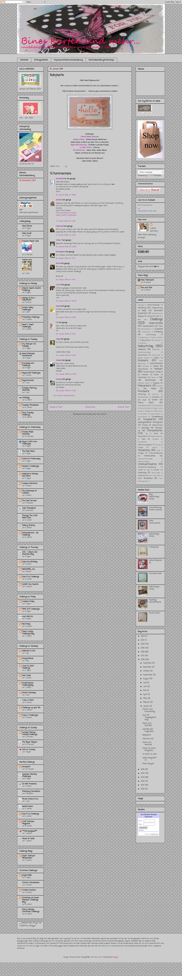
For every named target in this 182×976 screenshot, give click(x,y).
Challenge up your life (31, 707)
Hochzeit (158, 369)
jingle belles (27, 875)
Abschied (141, 305)
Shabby (145, 425)
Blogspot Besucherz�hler (148, 266)
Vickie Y (59, 240)
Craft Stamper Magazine (28, 822)
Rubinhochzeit (155, 414)
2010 (143, 789)
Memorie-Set (148, 738)
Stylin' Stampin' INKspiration (28, 856)
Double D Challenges (30, 466)
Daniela (59, 360)
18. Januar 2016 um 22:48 (66, 301)
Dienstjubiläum (146, 329)
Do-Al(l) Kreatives (29, 783)
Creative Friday (78, 139)
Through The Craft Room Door (29, 516)
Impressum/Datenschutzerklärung (68, 60)
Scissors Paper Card (30, 241)
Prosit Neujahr (148, 763)
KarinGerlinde (61, 178)
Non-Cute (155, 394)
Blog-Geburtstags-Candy (154, 496)
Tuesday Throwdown (30, 405)
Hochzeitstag (148, 372)
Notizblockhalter (143, 397)
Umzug (157, 445)
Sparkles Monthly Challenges (29, 775)
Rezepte (147, 411)
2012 (143, 781)
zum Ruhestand (145, 478)
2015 (143, 769)
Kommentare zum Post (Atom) (94, 414)
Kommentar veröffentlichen (64, 395)
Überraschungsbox (145, 444)
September (148, 674)
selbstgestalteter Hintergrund (150, 422)
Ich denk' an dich (150, 754)
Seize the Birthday (29, 561)
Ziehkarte (141, 475)
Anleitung (142, 307)
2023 (143, 636)
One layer (142, 400)
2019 (143, 648)
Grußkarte (143, 360)
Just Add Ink (27, 616)
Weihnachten (149, 456)
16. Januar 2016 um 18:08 (66, 195)
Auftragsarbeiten (41, 60)
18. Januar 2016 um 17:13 (65, 258)
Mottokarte (143, 391)
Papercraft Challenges (31, 373)
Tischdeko (155, 439)
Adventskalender (153, 305)
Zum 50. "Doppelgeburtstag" (149, 717)
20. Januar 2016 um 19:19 (66, 355)
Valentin (155, 447)
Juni (145, 686)
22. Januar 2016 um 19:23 (66, 374)
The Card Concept (29, 500)
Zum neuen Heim (155, 475)
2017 (143, 655)
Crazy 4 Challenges (30, 715)
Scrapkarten (149, 419)
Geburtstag (145, 346)
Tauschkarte (142, 436)
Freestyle (157, 340)
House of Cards (28, 838)
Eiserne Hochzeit (157, 337)
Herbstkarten (143, 369)
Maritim (160, 386)
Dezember (147, 663)
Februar (146, 702)
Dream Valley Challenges (27, 308)
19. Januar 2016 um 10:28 (66, 317)
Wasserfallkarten (156, 453)
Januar (146, 706)
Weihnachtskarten (147, 464)
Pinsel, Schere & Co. (30, 799)
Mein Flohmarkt (147, 280)
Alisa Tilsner (27, 226)
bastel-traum (27, 806)
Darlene (59, 200)
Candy (149, 316)
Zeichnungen (156, 473)
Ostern (155, 400)
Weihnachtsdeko (143, 461)
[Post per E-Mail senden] (65, 166)
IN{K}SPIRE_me (28, 569)
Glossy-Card (156, 355)
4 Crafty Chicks (86, 147)
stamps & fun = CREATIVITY (29, 299)
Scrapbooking (157, 416)
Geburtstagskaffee (149, 759)
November (147, 667)
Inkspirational (27, 658)
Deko (161, 326)
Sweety (59, 379)
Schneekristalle (155, 573)
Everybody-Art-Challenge (28, 364)
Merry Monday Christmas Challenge (30, 910)
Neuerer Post (56, 407)
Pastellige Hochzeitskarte (155, 601)
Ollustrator (98, 957)
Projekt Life (157, 408)
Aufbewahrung (157, 308)
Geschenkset (142, 355)
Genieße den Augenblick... (148, 730)
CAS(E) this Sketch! (30, 584)
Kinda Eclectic (154, 613)
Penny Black (145, 402)
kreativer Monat (143, 383)
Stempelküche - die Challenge (30, 533)
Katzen (156, 374)
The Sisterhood (78, 150)
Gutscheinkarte (156, 363)
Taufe (156, 433)
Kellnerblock (142, 377)
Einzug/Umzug (143, 337)
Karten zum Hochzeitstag (149, 710)
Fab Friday (26, 624)
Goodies (156, 358)
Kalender (145, 374)
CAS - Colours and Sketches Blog (29, 553)
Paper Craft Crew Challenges (29, 442)
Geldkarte (142, 349)
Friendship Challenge (30, 317)
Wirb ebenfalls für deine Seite (147, 211)
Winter (156, 470)
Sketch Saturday (29, 692)
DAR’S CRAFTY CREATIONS (66, 215)
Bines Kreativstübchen (145, 205)
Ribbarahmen (158, 411)
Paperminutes (28, 380)
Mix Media (150, 388)
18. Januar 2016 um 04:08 (66, 246)
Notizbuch (156, 397)
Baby (58, 166)
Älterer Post (123, 407)
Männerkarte (144, 385)
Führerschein (142, 343)
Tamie (58, 263)
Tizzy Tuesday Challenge (28, 413)
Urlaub (140, 447)
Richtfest (144, 414)
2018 (143, 651)
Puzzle (140, 411)
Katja (58, 339)
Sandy (58, 306)
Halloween (145, 366)
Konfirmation (150, 380)
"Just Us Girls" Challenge (28, 667)
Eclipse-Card (146, 332)
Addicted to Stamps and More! (30, 474)
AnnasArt (26, 766)
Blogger (115, 957)
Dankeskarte (148, 326)
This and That (146, 287)
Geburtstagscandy (155, 561)
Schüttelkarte (142, 417)
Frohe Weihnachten (154, 522)
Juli (145, 682)
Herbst (156, 366)
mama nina (27, 259)
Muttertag (142, 394)
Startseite (24, 60)
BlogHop (141, 316)
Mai (145, 690)
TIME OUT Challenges (31, 609)
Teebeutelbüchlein (157, 436)
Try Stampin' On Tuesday (29, 345)
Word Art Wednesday (31, 458)
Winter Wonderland (30, 882)
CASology (26, 397)
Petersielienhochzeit (144, 405)
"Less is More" (28, 700)
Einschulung (150, 334)
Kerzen (153, 377)
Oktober (146, 671)
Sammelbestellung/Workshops (101, 60)
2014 (143, 773)
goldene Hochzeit (144, 358)
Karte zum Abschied (147, 743)
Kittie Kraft (26, 233)
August (146, 678)
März (145, 698)
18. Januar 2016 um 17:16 (65, 279)
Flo (57, 322)
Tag (146, 433)
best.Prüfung (156, 313)
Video (158, 450)
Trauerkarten (142, 442)
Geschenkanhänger (144, 352)
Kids (161, 377)
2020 (143, 644)
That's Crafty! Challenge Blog (28, 632)
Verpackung (144, 450)
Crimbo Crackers (29, 890)
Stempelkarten (155, 430)
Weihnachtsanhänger (145, 459)
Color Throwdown (29, 508)
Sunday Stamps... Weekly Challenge (29, 733)
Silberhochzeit (157, 425)
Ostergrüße (154, 547)
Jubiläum (159, 372)
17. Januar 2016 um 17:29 (65, 221)
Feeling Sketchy (28, 525)
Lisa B (58, 284)
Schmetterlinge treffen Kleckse (155, 508)
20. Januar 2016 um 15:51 (66, 334)
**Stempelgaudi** (29, 831)
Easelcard (159, 329)
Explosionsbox (145, 340)
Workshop (142, 472)
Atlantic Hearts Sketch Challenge (31, 289)
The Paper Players (29, 742)
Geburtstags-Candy (154, 535)
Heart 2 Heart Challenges (28, 325)
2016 (143, 659)
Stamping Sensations (31, 791)
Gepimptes (156, 349)
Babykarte (147, 735)
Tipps (143, 439)
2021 (143, 640)
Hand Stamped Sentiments (28, 354)
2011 (143, 785)
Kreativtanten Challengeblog (28, 684)
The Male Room (28, 451)
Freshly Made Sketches (27, 433)
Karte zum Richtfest (147, 724)
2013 (143, 777)
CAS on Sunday (28, 749)
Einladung (158, 331)
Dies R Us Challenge (30, 576)
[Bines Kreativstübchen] (139, 208)
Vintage (140, 453)
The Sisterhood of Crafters (66, 213)
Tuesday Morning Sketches (29, 389)
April (145, 694)
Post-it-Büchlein (145, 408)
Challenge (156, 319)
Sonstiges (145, 428)
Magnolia (156, 383)
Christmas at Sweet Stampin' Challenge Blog (30, 899)
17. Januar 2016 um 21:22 (66, 235)
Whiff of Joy (143, 470)
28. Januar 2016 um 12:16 (66, 390)
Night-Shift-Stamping (79, 144)
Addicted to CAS (28, 650)
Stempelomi (60, 252)
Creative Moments (29, 483)
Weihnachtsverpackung (147, 467)
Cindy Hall (59, 226)
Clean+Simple (156, 323)
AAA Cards (26, 675)
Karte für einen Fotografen (149, 749)
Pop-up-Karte (158, 405)
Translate (157, 175)
